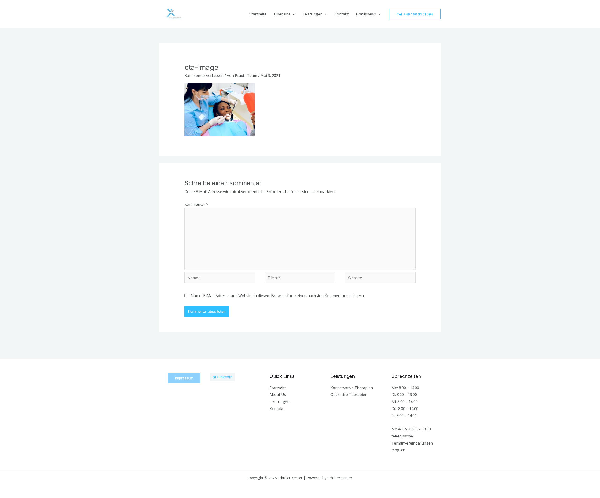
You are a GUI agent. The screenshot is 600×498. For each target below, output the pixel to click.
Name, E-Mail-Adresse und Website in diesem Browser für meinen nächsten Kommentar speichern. (277, 295)
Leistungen (312, 14)
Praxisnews (366, 14)
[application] (292, 14)
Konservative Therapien (351, 387)
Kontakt (341, 14)
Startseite (257, 14)
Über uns (282, 14)
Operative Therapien (348, 394)
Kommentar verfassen (204, 75)
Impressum (184, 378)
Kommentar (196, 204)
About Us (278, 394)
